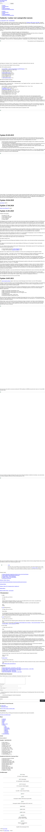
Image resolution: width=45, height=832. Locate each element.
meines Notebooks (16, 248)
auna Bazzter (4, 88)
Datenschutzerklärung (6, 8)
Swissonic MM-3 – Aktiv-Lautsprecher (9, 576)
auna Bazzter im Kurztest (6, 578)
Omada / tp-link (5, 723)
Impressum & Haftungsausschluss (8, 9)
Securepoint (6, 731)
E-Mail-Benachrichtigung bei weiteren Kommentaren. (11, 695)
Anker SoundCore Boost (6, 280)
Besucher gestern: (5, 746)
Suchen (1, 698)
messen (16, 581)
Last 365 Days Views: (6, 749)
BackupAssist (6, 727)
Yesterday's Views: (5, 745)
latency (12, 581)
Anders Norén (6, 830)
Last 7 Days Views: (5, 747)
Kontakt (3, 7)
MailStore (6, 729)
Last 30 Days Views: (6, 748)
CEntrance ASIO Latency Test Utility (33, 22)
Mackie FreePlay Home (6, 72)
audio (4, 581)
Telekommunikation (5, 733)
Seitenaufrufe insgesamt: (6, 752)
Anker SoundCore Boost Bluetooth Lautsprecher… (11, 575)
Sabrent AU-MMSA (15, 249)
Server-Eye (6, 732)
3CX (5, 725)
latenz (14, 581)
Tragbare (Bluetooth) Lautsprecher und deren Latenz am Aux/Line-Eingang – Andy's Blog (18, 668)
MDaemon (6, 730)
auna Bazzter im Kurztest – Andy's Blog (9, 670)
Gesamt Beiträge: (5, 753)
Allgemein (4, 718)
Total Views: (4, 750)
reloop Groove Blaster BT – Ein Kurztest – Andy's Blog (12, 671)
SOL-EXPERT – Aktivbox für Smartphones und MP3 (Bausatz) (13, 68)
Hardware (1, 580)
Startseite (3, 5)
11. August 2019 (3, 20)
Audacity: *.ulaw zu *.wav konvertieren (9, 577)
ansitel (5, 726)
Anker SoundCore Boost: (6, 77)
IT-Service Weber (35, 567)
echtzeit (6, 581)
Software (8, 580)
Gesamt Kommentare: (6, 754)
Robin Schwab (4, 657)
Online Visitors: (5, 742)
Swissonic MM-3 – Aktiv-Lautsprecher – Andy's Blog (11, 669)
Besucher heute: (5, 744)
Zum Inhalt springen (3, 0)
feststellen (9, 581)
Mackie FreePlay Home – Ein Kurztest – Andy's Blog (11, 667)
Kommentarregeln (5, 6)
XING (13, 708)
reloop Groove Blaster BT (6, 89)
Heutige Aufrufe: (5, 743)
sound (21, 581)
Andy (7, 20)
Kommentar (2, 684)
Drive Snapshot (7, 728)
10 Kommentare (12, 20)
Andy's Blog (2, 1)
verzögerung (24, 581)
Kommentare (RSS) (4, 706)
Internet (3, 720)
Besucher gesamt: (5, 751)
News (3, 722)
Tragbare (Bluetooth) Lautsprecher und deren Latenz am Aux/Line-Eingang (15, 574)
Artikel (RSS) (3, 705)
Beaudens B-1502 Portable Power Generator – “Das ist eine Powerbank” (27, 622)
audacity (1, 581)
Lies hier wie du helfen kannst (5, 714)
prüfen (19, 581)
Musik (5, 580)
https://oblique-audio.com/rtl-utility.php (9, 663)
